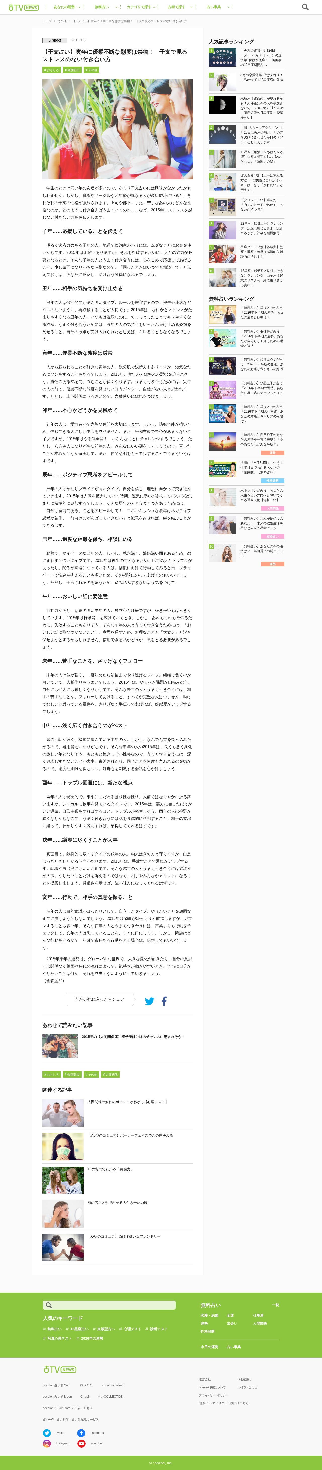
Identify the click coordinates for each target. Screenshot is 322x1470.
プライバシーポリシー (214, 1395)
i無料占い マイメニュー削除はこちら (224, 1403)
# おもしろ (51, 70)
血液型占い (106, 1329)
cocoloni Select (112, 1385)
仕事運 (258, 1315)
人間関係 (55, 40)
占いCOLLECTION (110, 1396)
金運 (230, 1315)
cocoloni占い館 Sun (56, 1385)
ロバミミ (86, 1385)
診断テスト (159, 1329)
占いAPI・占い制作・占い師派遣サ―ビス (71, 1419)
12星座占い (79, 1329)
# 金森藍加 (72, 70)
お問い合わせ (248, 1387)
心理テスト (132, 1329)
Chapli (85, 1396)
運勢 (204, 1323)
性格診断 (208, 1331)
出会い (232, 1323)
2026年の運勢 (92, 1338)
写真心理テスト (60, 1338)
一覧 (275, 1305)
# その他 (91, 70)
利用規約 (245, 1379)
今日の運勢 (209, 1347)
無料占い (55, 1329)
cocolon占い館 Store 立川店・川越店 (68, 1408)
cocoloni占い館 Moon (57, 1396)
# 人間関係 (110, 1074)
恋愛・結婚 (209, 1315)
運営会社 (205, 1379)
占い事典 (234, 1347)
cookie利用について (212, 1387)
